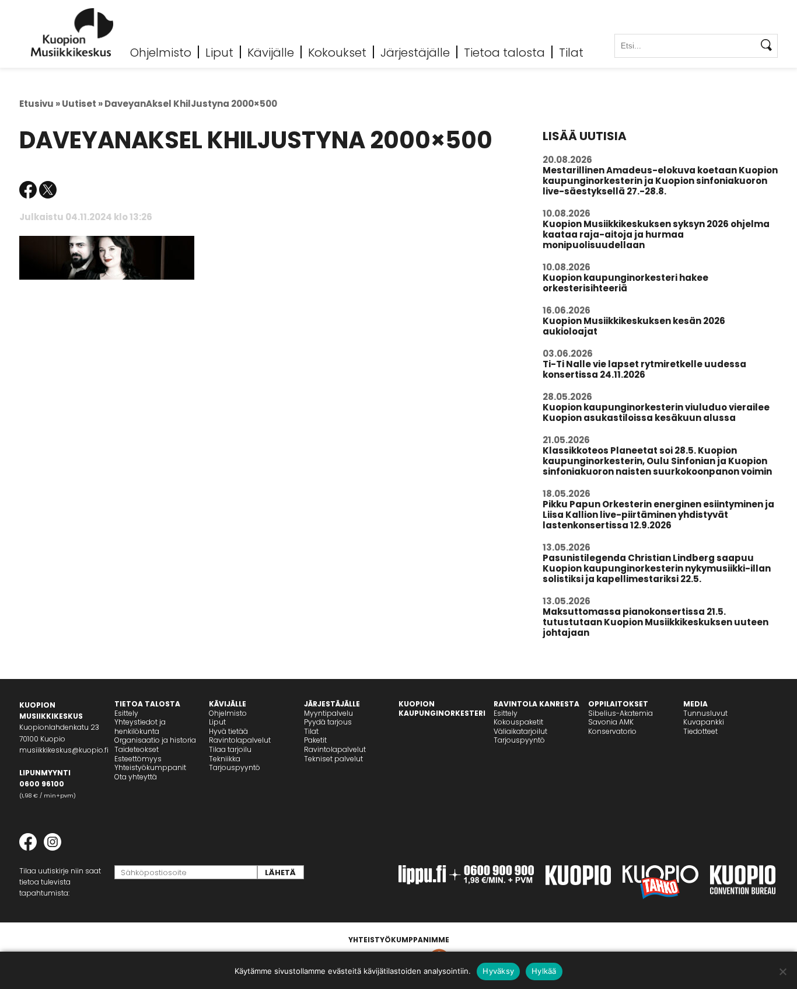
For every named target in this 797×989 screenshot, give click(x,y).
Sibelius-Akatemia (620, 713)
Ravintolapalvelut (240, 740)
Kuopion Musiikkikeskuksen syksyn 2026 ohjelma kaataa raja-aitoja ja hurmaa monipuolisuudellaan (656, 234)
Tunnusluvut (705, 713)
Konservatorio (612, 731)
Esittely (126, 713)
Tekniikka (224, 759)
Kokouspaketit (518, 722)
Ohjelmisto (160, 52)
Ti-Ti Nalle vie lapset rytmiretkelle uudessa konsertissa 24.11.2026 (644, 369)
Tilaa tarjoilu (230, 749)
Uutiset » (82, 103)
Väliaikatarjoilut (520, 731)
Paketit (315, 740)
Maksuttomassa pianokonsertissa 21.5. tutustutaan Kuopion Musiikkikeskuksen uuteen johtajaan (655, 622)
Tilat (571, 52)
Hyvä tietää (228, 731)
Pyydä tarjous (328, 722)
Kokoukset (337, 52)
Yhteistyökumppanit (150, 767)
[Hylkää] (782, 971)
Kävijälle (270, 52)
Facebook (28, 190)
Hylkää (544, 971)
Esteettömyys (138, 759)
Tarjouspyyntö (234, 767)
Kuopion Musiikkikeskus (72, 32)
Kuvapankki (703, 722)
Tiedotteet (700, 731)
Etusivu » (39, 103)
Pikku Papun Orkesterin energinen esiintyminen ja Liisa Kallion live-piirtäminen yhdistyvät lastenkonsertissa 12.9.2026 (658, 514)
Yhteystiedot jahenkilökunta (140, 726)
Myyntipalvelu (328, 713)
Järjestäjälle (415, 52)
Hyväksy (498, 971)
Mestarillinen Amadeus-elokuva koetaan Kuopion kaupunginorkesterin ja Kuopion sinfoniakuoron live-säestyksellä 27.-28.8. (660, 180)
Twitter (48, 190)
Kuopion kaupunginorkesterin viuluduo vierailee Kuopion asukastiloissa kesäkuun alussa (656, 412)
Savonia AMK (611, 722)
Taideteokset (136, 749)
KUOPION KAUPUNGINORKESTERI (441, 708)
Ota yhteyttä (135, 777)
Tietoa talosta (504, 52)
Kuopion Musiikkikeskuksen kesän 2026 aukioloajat (634, 326)
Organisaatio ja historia (155, 740)
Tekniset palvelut (333, 759)
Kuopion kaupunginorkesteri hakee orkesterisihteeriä (625, 282)
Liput (219, 52)
